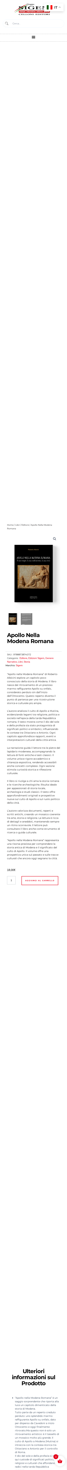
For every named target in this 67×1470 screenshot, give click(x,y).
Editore (25, 525)
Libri (17, 525)
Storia (27, 661)
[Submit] (6, 24)
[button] (33, 37)
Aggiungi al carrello (39, 880)
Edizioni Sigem (36, 658)
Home (10, 525)
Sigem (19, 665)
